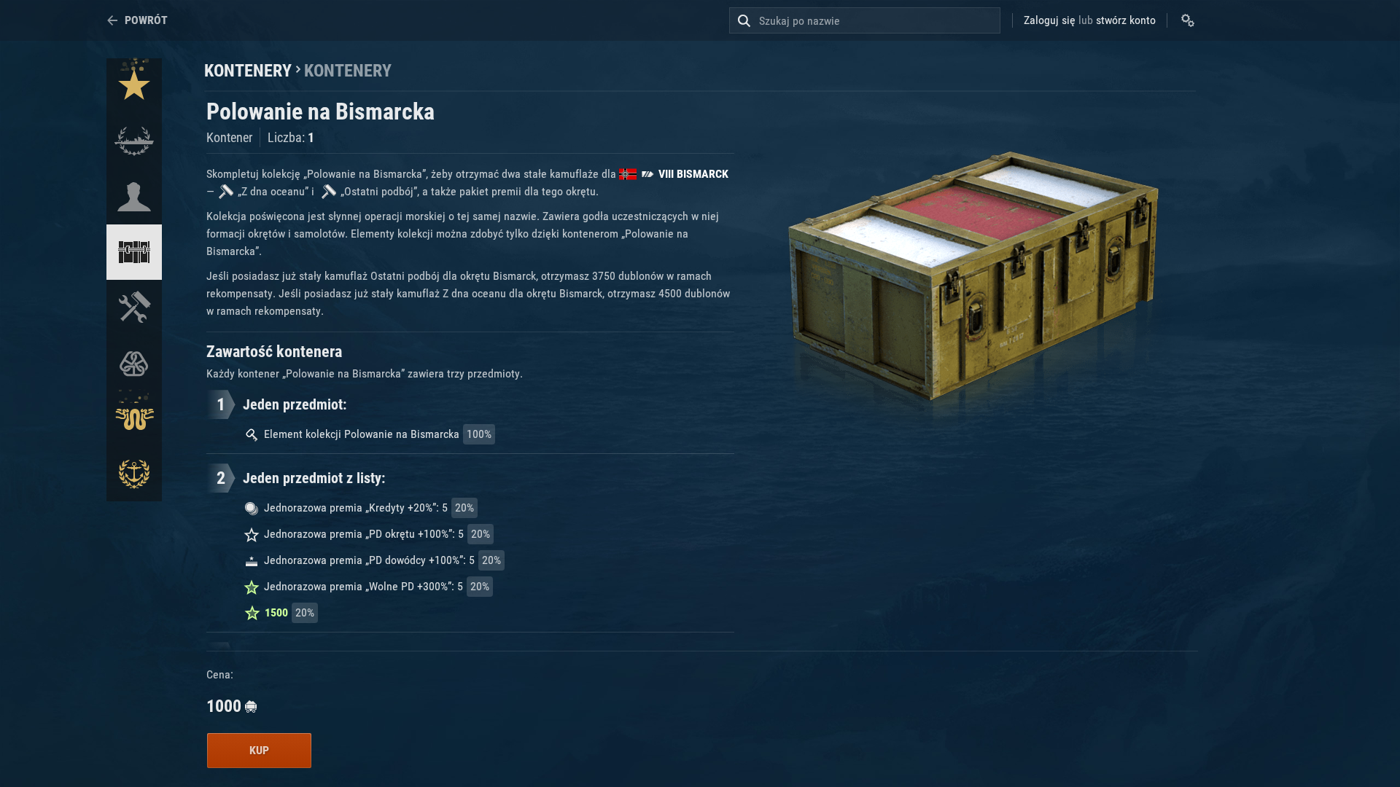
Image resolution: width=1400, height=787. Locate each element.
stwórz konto (1126, 20)
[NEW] (134, 86)
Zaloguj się (1050, 20)
